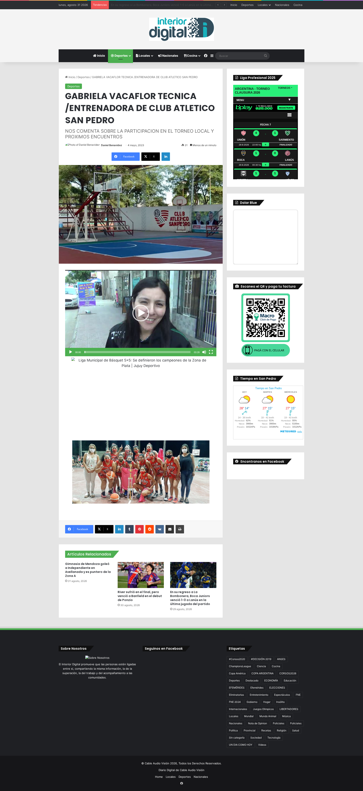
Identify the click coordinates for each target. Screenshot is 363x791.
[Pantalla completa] (211, 352)
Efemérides (256, 687)
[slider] (137, 352)
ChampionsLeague (240, 666)
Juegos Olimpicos (263, 709)
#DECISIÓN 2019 (261, 659)
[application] (140, 313)
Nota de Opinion (257, 723)
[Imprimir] (180, 529)
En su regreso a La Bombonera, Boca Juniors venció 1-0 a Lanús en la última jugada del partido (190, 598)
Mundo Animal (267, 716)
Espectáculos (282, 694)
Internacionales (238, 709)
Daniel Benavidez (111, 145)
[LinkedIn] (166, 156)
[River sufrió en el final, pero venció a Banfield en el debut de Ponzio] (141, 575)
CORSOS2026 (287, 673)
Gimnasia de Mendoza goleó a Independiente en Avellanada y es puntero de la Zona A (88, 570)
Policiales (278, 723)
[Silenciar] (204, 352)
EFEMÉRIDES (237, 687)
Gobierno (252, 701)
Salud (295, 730)
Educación (290, 680)
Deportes (247, 5)
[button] (140, 313)
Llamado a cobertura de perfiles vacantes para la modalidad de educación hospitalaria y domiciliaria (175, 5)
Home (159, 776)
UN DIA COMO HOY (240, 744)
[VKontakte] (159, 529)
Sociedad (256, 737)
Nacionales (282, 5)
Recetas (266, 730)
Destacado (252, 680)
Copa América (237, 673)
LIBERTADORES (289, 709)
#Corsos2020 (237, 659)
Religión (281, 730)
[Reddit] (149, 529)
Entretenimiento (259, 694)
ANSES (281, 659)
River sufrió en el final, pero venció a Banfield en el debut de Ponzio (140, 596)
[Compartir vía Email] (170, 529)
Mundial (249, 716)
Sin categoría (237, 737)
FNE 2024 (235, 701)
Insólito (280, 701)
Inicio (233, 5)
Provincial (249, 730)
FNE (298, 694)
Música (286, 716)
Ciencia (261, 666)
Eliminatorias (236, 694)
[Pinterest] (139, 529)
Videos (262, 744)
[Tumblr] (129, 529)
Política (233, 730)
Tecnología (273, 737)
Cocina (297, 5)
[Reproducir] (70, 352)
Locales (263, 5)
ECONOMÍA (271, 680)
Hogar (266, 701)
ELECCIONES (277, 687)
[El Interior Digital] (181, 29)
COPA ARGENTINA (262, 673)
